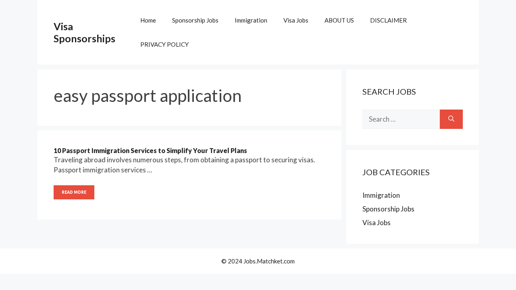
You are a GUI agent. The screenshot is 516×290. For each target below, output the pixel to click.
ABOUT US (339, 20)
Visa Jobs (295, 20)
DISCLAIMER (388, 20)
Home (148, 20)
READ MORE (74, 192)
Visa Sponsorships (84, 32)
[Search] (451, 119)
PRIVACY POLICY (164, 44)
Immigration (251, 20)
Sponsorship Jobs (195, 20)
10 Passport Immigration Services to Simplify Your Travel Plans (150, 150)
